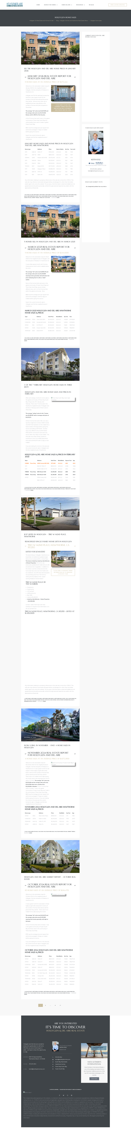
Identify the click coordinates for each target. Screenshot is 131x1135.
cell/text (99, 169)
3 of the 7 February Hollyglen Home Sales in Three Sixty (48, 386)
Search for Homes (50, 4)
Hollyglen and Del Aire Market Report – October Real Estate (50, 878)
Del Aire (27, 194)
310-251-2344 (93, 169)
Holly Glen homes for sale (45, 196)
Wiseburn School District (30, 701)
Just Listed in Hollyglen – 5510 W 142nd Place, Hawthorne (45, 535)
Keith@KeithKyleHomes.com (96, 171)
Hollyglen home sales (62, 196)
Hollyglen (54, 196)
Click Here (94, 1078)
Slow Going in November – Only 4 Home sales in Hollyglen (47, 746)
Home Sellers (66, 4)
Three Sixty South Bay (44, 197)
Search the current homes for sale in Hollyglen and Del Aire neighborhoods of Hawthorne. (36, 137)
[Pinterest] (71, 1095)
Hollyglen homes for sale (61, 339)
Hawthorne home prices (62, 194)
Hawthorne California (50, 194)
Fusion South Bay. (30, 124)
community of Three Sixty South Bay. (37, 792)
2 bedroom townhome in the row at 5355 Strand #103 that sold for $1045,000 (37, 438)
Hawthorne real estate (32, 196)
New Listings (53, 699)
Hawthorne (42, 194)
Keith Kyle (47, 699)
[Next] (60, 1005)
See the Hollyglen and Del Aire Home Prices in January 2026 (50, 69)
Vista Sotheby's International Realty (65, 699)
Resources (79, 4)
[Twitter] (63, 1095)
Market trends (35, 197)
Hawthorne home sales (65, 487)
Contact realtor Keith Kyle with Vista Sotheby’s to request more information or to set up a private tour (37, 606)
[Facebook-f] (59, 1095)
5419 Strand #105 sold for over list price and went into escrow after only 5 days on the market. (36, 432)
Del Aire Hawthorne (34, 194)
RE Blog (91, 4)
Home (38, 4)
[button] (117, 4)
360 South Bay (28, 487)
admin (58, 197)
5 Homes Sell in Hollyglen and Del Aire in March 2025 (49, 242)
